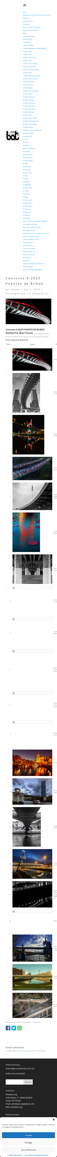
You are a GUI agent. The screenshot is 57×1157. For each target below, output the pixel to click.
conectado (23, 1051)
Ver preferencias (28, 1149)
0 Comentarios (39, 293)
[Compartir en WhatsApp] (19, 1028)
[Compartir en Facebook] (8, 1028)
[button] (53, 1119)
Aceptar (28, 1135)
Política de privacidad (15, 1073)
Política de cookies (15, 1155)
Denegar (28, 1142)
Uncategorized (15, 293)
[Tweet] (13, 1028)
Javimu (16, 289)
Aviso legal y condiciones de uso (36, 1155)
